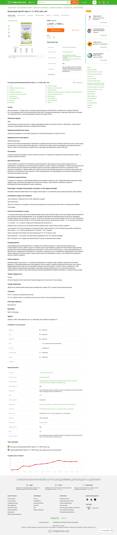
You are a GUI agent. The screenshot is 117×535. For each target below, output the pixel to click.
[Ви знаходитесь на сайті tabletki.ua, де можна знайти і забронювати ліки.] (17, 2)
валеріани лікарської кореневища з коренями (71, 57)
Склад (10, 86)
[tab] (12, 15)
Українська (54, 518)
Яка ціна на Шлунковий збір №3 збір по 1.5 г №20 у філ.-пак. (30, 447)
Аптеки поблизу (12, 501)
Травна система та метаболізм (40, 7)
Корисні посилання (39, 509)
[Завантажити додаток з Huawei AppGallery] (95, 499)
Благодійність (37, 501)
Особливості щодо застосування (17, 94)
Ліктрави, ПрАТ (43, 422)
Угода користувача (44, 522)
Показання (12, 90)
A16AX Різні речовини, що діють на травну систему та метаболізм (56, 409)
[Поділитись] (9, 32)
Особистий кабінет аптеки (66, 501)
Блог (35, 507)
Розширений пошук (13, 503)
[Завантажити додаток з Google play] (87, 499)
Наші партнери (63, 505)
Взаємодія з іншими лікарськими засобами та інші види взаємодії (64, 92)
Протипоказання (51, 90)
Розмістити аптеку (64, 498)
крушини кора (66, 60)
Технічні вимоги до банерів (67, 509)
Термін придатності (14, 98)
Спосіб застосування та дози (54, 94)
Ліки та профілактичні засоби (24, 7)
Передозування (13, 96)
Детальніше (59, 489)
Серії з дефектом (12, 505)
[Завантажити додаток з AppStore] (91, 499)
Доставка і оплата (12, 507)
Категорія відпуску (52, 100)
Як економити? (11, 498)
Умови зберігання (52, 98)
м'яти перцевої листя (75, 59)
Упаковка (11, 100)
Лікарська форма (52, 86)
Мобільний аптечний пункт (15, 514)
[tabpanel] (46, 111)
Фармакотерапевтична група (17, 88)
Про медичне (11, 512)
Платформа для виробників (67, 512)
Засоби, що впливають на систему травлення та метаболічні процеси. (57, 404)
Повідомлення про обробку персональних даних (65, 522)
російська (63, 518)
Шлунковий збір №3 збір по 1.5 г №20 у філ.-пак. (28, 11)
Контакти (36, 505)
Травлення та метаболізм (56, 7)
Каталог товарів (12, 7)
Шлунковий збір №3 (78, 7)
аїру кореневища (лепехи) (69, 55)
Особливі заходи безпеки (15, 92)
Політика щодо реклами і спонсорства (70, 507)
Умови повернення (12, 509)
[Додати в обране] (9, 26)
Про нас (36, 498)
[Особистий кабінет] (107, 2)
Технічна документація (66, 503)
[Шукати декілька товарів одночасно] (68, 2)
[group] (65, 23)
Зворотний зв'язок (38, 503)
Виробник (11, 102)
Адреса (49, 102)
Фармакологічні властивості (54, 88)
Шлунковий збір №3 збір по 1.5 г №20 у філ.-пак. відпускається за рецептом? (36, 450)
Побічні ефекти (51, 96)
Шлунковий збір (68, 7)
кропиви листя (66, 59)
